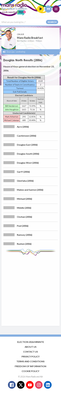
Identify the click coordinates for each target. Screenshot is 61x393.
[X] (21, 385)
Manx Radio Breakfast (30, 37)
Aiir (41, 376)
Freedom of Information (30, 366)
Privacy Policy (31, 356)
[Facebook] (12, 385)
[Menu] (56, 9)
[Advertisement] (30, 289)
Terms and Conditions (30, 361)
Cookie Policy (30, 371)
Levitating (20, 51)
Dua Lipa (10, 51)
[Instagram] (39, 385)
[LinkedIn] (48, 385)
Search (52, 22)
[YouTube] (30, 385)
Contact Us (30, 351)
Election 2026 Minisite (30, 342)
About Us (30, 346)
